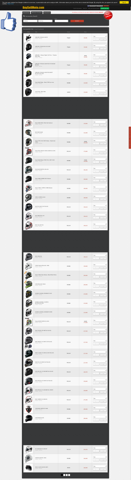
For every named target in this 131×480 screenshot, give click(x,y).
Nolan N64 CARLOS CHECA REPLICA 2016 (45, 150)
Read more (10, 4)
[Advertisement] (65, 108)
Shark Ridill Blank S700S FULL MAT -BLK (45, 160)
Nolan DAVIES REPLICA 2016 (42, 321)
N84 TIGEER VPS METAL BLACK (43, 330)
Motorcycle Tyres (26, 12)
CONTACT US (99, 5)
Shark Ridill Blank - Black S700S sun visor (44, 82)
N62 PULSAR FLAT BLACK (41, 206)
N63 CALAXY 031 (39, 225)
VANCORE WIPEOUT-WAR (41, 408)
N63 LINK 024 (38, 256)
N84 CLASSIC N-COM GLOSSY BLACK (44, 352)
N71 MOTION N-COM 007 (41, 448)
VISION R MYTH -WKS (40, 457)
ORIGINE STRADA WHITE (41, 37)
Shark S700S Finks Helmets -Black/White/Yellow (46, 274)
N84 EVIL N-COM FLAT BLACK (42, 362)
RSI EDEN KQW (39, 132)
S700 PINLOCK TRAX (40, 284)
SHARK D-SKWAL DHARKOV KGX (43, 293)
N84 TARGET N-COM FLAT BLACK (43, 341)
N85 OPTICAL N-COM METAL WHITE (44, 390)
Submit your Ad (104, 8)
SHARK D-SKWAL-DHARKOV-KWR (43, 312)
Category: (25, 19)
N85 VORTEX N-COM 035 (41, 399)
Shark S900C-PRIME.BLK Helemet (43, 178)
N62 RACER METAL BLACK (42, 169)
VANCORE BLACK (39, 417)
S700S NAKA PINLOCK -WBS (42, 265)
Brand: (56, 19)
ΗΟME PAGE (92, 5)
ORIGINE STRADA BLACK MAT (42, 46)
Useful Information (77, 8)
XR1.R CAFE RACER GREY (41, 467)
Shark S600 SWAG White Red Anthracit (44, 122)
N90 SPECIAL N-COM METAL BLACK (44, 371)
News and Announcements (93, 8)
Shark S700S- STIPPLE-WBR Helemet (43, 187)
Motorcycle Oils (47, 12)
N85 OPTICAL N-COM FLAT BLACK (43, 380)
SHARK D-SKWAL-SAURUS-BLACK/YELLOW (42, 303)
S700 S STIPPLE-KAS (40, 197)
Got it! (124, 2)
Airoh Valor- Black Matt (40, 91)
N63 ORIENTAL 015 (39, 215)
